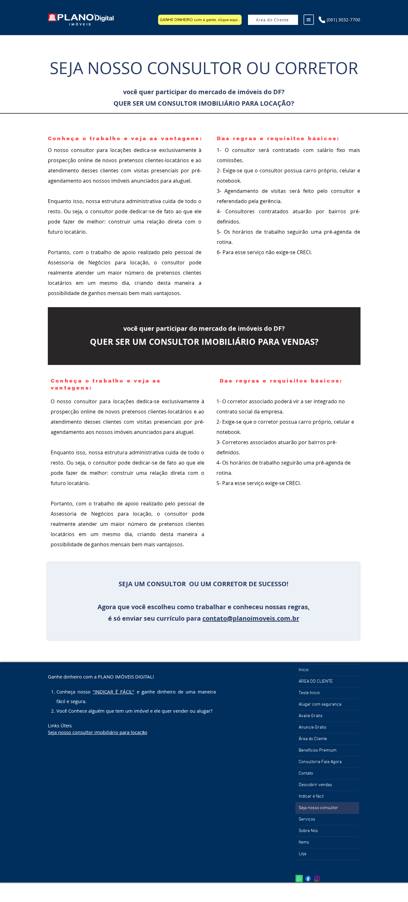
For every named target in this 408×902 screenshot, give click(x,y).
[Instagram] (317, 878)
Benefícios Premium (318, 750)
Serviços (307, 819)
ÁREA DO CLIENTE (316, 681)
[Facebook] (308, 878)
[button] (309, 20)
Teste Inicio (309, 693)
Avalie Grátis (311, 716)
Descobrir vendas (315, 785)
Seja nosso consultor (318, 808)
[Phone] (322, 20)
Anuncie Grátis (312, 727)
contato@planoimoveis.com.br (250, 618)
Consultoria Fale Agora (320, 762)
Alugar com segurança (320, 704)
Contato (306, 773)
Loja (302, 854)
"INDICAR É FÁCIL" (113, 691)
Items (304, 842)
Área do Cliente (313, 739)
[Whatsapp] (299, 878)
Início (304, 670)
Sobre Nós (308, 831)
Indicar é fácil (311, 796)
